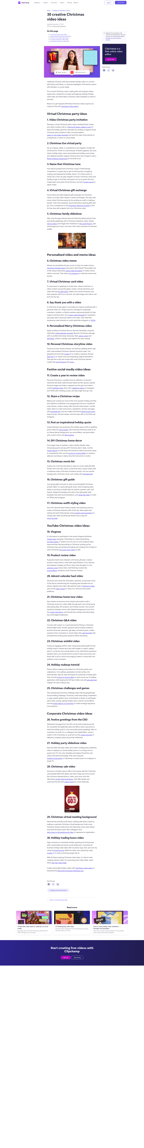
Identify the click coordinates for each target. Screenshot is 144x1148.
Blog (48, 10)
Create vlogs (51, 539)
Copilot (68, 354)
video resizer (60, 588)
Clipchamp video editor (69, 106)
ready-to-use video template (57, 135)
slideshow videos (78, 388)
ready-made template (77, 315)
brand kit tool (59, 850)
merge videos (52, 223)
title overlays (69, 435)
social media (63, 429)
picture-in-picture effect (77, 453)
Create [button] (45, 3)
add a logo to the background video (60, 832)
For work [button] (54, 3)
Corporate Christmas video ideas (59, 41)
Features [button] (37, 3)
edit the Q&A (87, 633)
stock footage (61, 362)
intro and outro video (67, 549)
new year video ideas (58, 862)
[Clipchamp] (24, 2)
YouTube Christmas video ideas (59, 39)
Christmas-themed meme (56, 268)
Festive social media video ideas (59, 38)
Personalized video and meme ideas (60, 36)
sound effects (52, 570)
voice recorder (52, 518)
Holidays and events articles (61, 10)
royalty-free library (56, 612)
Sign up (66, 957)
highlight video (57, 388)
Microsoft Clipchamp (59, 26)
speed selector (52, 450)
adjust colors (83, 336)
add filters (50, 338)
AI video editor (63, 291)
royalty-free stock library (64, 779)
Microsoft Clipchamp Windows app (71, 870)
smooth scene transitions (83, 513)
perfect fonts (69, 782)
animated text (55, 411)
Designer (51, 356)
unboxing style (52, 568)
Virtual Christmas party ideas (58, 34)
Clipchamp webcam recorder (79, 205)
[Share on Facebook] (104, 70)
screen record (89, 182)
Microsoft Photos (85, 223)
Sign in (109, 2)
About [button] (76, 3)
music (72, 362)
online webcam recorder (64, 333)
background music (88, 411)
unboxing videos (89, 586)
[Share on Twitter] (108, 70)
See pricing (77, 957)
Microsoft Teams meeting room (80, 127)
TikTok (93, 320)
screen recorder (86, 735)
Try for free (121, 2)
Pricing (69, 3)
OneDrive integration (54, 758)
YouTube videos (52, 541)
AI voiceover (73, 273)
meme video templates (73, 270)
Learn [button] (62, 3)
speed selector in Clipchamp (63, 703)
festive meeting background (57, 158)
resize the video (84, 495)
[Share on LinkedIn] (113, 70)
